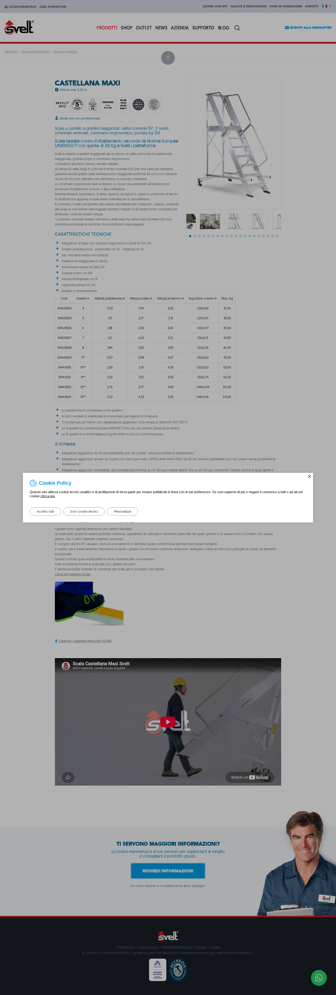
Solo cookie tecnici (84, 511)
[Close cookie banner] (309, 476)
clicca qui (47, 496)
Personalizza (122, 511)
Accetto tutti (45, 511)
